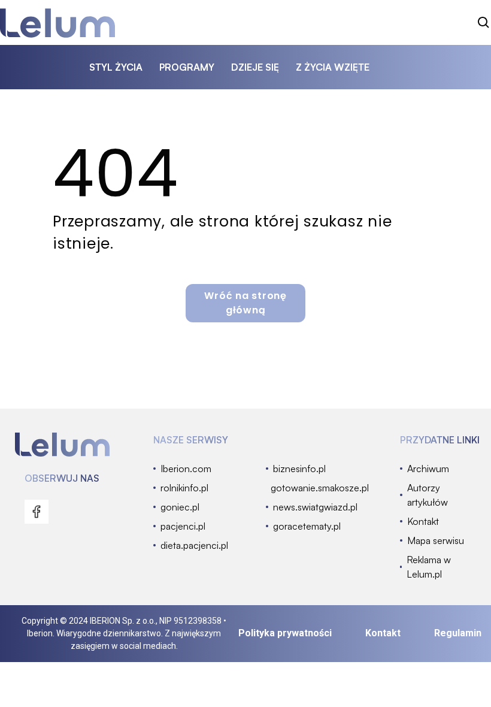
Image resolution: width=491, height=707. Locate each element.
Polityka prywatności (285, 633)
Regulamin (457, 633)
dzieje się (255, 67)
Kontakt (383, 633)
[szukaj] (484, 23)
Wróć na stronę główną (245, 303)
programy (186, 67)
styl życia (116, 67)
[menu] (37, 512)
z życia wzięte (332, 67)
